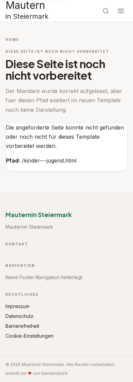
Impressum (17, 306)
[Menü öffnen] (121, 11)
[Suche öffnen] (106, 11)
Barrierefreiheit (22, 326)
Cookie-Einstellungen (29, 336)
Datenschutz (19, 316)
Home (12, 39)
